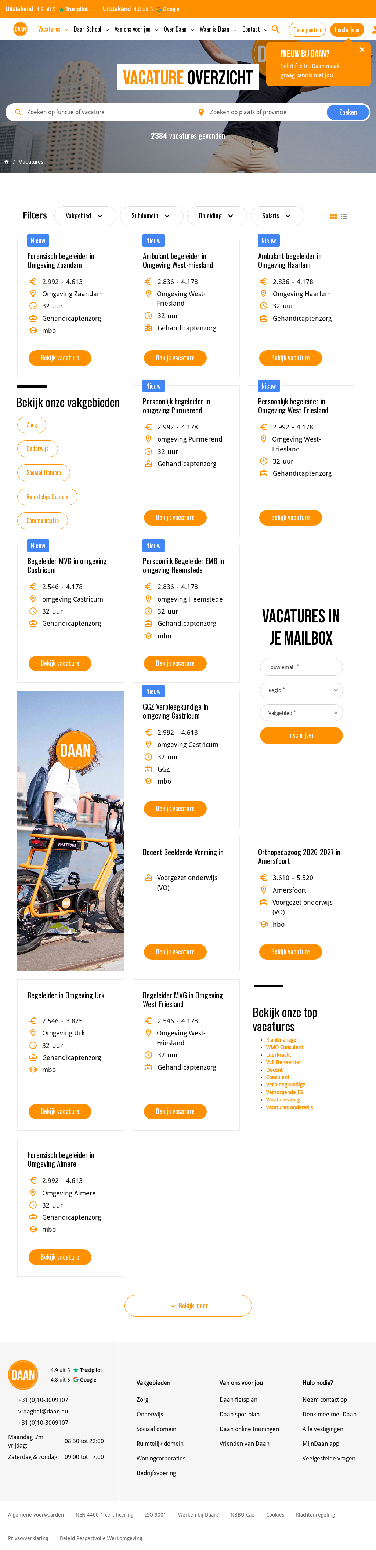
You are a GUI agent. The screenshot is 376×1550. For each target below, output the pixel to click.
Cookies (275, 1515)
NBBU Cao (242, 1515)
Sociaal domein (156, 1429)
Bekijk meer (188, 1306)
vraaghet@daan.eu (43, 1411)
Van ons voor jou (137, 29)
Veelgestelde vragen (329, 1458)
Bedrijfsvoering (156, 1473)
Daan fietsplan (238, 1399)
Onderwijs (37, 448)
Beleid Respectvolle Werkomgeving (101, 1538)
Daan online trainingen (249, 1429)
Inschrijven (347, 29)
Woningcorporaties (161, 1458)
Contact (255, 29)
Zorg (31, 424)
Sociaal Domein (43, 472)
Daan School (92, 29)
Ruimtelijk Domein (47, 496)
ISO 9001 (155, 1515)
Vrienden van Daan (245, 1443)
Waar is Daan (219, 29)
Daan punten (307, 29)
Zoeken (348, 112)
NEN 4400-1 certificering (104, 1515)
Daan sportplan (240, 1414)
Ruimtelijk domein (160, 1443)
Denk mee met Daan (330, 1414)
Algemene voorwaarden (36, 1515)
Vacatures (53, 29)
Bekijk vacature (60, 357)
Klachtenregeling (315, 1515)
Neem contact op (325, 1399)
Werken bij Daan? (198, 1515)
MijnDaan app (321, 1443)
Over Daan (179, 29)
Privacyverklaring (28, 1538)
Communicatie (42, 520)
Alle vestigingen (323, 1429)
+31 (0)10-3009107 (43, 1400)
